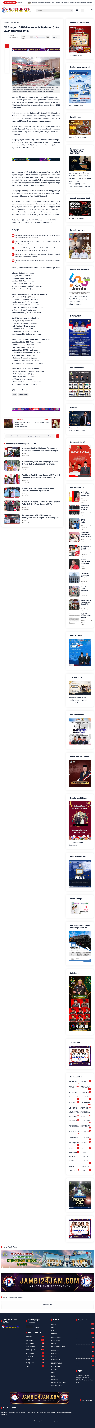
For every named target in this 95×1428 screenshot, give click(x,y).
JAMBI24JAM (86, 1088)
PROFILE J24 (51, 1412)
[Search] (71, 10)
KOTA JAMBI (86, 1103)
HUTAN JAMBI (56, 1337)
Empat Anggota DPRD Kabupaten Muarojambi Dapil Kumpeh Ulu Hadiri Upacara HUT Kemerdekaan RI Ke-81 (41, 516)
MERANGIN (86, 1108)
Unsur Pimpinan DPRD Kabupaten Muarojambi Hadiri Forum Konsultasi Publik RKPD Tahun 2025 (85, 520)
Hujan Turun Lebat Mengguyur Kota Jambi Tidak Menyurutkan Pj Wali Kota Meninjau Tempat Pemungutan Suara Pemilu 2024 (85, 588)
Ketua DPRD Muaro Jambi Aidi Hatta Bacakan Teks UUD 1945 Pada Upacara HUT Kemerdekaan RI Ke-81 (37, 255)
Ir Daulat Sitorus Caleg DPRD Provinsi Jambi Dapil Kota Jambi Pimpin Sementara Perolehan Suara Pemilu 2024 (85, 561)
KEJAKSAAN (74, 1097)
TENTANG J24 (31, 1412)
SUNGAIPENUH (86, 1166)
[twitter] (84, 1405)
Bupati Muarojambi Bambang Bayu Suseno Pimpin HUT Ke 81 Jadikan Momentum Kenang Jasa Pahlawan (37, 236)
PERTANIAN (86, 1138)
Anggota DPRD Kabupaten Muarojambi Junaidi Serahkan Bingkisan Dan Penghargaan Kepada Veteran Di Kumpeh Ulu (37, 249)
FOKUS (74, 1087)
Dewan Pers (4, 1414)
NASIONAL (74, 1116)
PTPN (74, 1148)
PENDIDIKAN (86, 1127)
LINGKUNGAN (74, 1108)
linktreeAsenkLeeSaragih (64, 1412)
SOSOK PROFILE (74, 1166)
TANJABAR (74, 1170)
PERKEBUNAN (74, 1137)
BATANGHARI (74, 1082)
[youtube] (92, 1405)
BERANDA (4, 1412)
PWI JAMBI (74, 1152)
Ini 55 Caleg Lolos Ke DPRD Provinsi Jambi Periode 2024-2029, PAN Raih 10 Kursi (86, 493)
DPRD (14, 394)
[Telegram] (7, 60)
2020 (85, 1352)
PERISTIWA (86, 1131)
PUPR (86, 1148)
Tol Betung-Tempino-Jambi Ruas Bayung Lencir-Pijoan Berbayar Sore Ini (37, 262)
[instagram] (86, 1405)
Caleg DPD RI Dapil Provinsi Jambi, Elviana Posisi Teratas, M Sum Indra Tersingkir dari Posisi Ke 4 (85, 534)
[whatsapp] (7, 65)
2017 (84, 1366)
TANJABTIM (35, 1363)
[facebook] (7, 50)
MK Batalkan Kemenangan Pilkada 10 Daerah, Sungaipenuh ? (86, 575)
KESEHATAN (86, 1097)
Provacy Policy (20, 1412)
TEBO (86, 1170)
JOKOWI (53, 1343)
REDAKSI (12, 1412)
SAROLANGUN (86, 1157)
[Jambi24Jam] (16, 12)
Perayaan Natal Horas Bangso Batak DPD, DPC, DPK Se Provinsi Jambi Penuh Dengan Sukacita (86, 602)
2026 (85, 1324)
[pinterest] (7, 70)
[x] (7, 55)
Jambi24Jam (42, 1421)
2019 (85, 1356)
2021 (84, 1347)
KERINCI (35, 1337)
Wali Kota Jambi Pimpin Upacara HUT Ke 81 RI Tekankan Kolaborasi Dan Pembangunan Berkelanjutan (37, 243)
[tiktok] (89, 1405)
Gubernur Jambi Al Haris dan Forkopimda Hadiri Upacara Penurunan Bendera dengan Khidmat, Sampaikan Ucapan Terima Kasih (40, 449)
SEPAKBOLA (86, 1162)
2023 (85, 1338)
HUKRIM (54, 1334)
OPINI (86, 1116)
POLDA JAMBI (74, 1144)
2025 (85, 1329)
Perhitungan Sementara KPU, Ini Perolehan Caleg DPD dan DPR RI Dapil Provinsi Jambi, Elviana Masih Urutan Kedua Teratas (85, 507)
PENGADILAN (74, 1132)
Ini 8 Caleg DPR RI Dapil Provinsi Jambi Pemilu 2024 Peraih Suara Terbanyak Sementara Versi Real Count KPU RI (86, 548)
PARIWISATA (86, 1121)
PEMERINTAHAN (74, 1126)
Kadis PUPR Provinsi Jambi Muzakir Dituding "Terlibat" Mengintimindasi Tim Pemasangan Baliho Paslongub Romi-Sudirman (86, 615)
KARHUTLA (86, 1092)
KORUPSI (74, 1102)
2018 (85, 1361)
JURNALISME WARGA (74, 1093)
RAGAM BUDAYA (86, 1153)
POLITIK (86, 1143)
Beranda (6, 22)
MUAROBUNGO (74, 1112)
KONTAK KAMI (41, 1412)
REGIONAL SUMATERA (74, 1157)
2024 (85, 1333)
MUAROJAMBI (15, 22)
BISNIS (86, 1081)
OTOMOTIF (74, 1120)
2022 (85, 1343)
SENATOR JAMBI (74, 1161)
